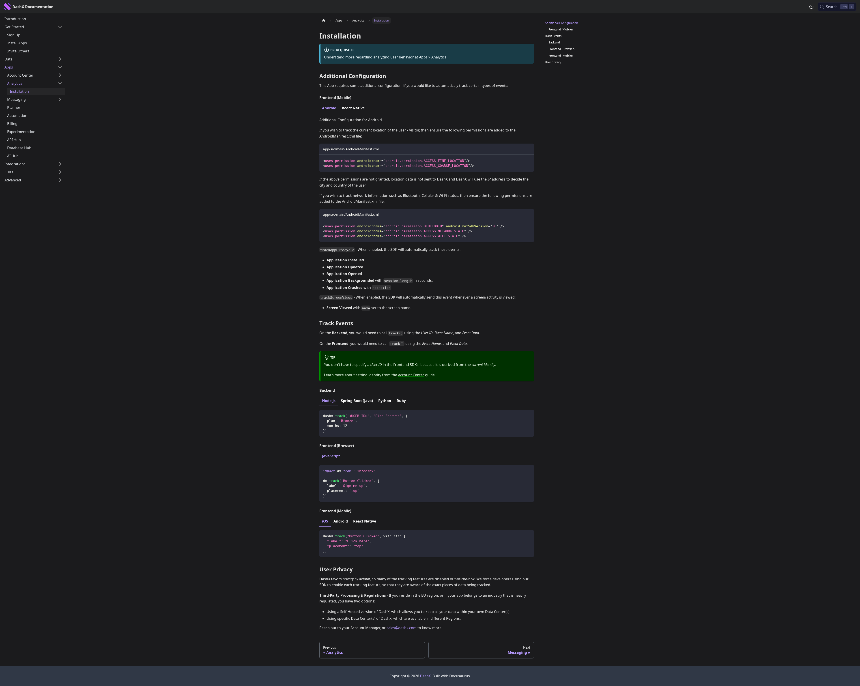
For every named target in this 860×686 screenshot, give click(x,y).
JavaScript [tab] (331, 456)
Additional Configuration (561, 23)
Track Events (553, 36)
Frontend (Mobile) (560, 29)
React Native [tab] (353, 107)
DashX (425, 675)
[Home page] (323, 20)
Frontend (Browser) (561, 49)
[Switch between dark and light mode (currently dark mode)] (811, 6)
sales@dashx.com (402, 627)
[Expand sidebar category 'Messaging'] (60, 99)
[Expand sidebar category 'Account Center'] (60, 75)
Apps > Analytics (432, 57)
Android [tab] (329, 107)
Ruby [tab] (401, 400)
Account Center (411, 374)
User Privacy (553, 62)
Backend (554, 42)
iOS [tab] (325, 521)
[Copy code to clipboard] (528, 160)
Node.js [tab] (328, 400)
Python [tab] (384, 400)
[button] (33, 26)
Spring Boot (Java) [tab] (357, 400)
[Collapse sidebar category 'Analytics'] (60, 83)
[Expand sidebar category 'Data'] (60, 59)
